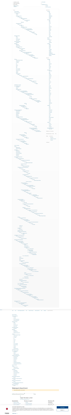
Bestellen (27, 402)
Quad (14, 322)
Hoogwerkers (15, 357)
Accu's (15, 310)
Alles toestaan (62, 407)
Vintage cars (15, 336)
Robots (15, 339)
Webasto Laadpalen (16, 402)
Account (1, 309)
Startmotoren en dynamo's (17, 403)
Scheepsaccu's (16, 331)
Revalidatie (15, 328)
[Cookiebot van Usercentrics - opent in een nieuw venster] (7, 413)
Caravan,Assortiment (37, 310)
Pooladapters (15, 370)
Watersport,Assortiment (17, 332)
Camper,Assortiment (16, 320)
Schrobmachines (16, 356)
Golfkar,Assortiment (16, 354)
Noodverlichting (16, 344)
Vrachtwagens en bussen (15, 349)
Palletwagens (15, 358)
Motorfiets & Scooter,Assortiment (16, 380)
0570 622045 (22, 399)
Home (12, 310)
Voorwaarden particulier (29, 403)
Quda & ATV (15, 326)
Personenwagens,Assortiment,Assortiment (17, 382)
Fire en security (16, 343)
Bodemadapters (16, 371)
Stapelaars (15, 361)
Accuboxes (15, 375)
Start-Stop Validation (16, 368)
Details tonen (14, 413)
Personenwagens (14, 314)
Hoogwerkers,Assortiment (17, 362)
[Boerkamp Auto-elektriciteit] (16, 6)
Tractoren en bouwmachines (15, 355)
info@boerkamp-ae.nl (44, 4)
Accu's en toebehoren (16, 404)
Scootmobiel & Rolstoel (15, 327)
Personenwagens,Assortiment (21, 310)
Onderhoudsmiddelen (16, 372)
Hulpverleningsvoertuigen (17, 334)
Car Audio (15, 337)
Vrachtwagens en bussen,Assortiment (17, 378)
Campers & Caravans (31, 310)
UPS (14, 342)
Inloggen (47, 5)
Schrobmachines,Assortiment (17, 363)
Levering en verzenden (29, 404)
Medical (15, 347)
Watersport (45, 310)
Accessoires (13, 369)
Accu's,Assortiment (16, 383)
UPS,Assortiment (16, 348)
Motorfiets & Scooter (14, 321)
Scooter (15, 323)
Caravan (15, 316)
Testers (13, 366)
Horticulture (15, 351)
